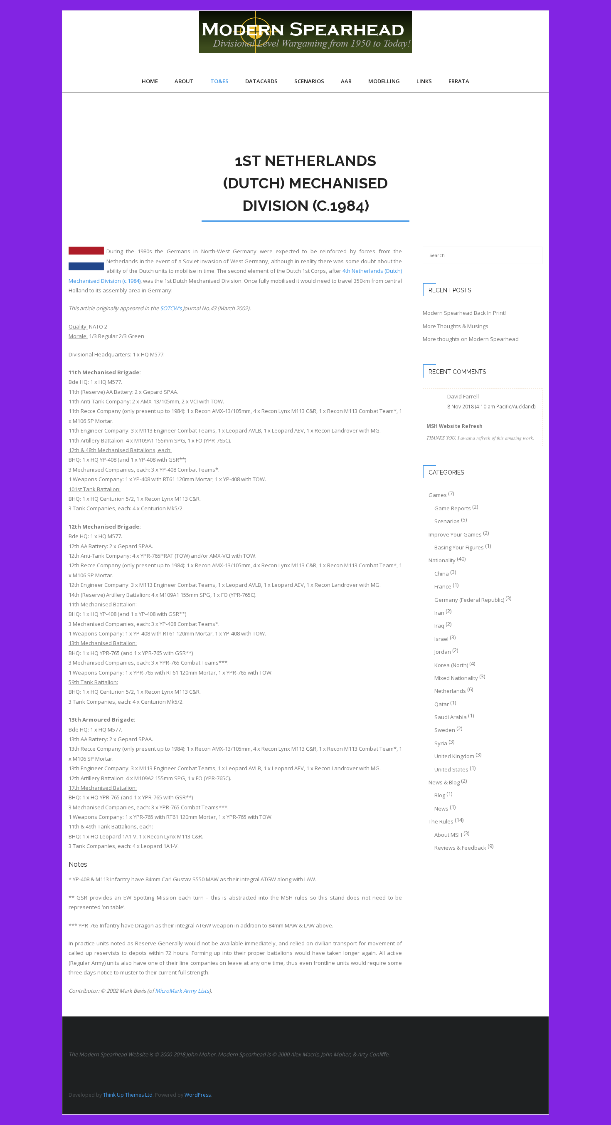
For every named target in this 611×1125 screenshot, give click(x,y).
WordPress (198, 1094)
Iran (439, 612)
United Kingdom (454, 756)
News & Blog (444, 782)
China (441, 573)
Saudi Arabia (450, 717)
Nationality (442, 560)
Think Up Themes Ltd (128, 1094)
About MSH (448, 834)
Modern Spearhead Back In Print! (464, 312)
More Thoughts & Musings (455, 326)
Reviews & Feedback (460, 847)
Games (438, 495)
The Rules (441, 821)
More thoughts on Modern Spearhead (471, 339)
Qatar (441, 704)
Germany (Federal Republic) (469, 599)
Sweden (444, 730)
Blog (439, 795)
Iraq (439, 625)
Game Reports (452, 508)
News (441, 808)
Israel (441, 639)
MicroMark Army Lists (182, 990)
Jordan (442, 651)
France (442, 586)
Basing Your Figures (459, 547)
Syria (440, 743)
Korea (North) (451, 665)
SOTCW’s (171, 308)
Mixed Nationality (456, 678)
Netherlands (450, 691)
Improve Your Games (455, 534)
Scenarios (447, 521)
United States (451, 769)
